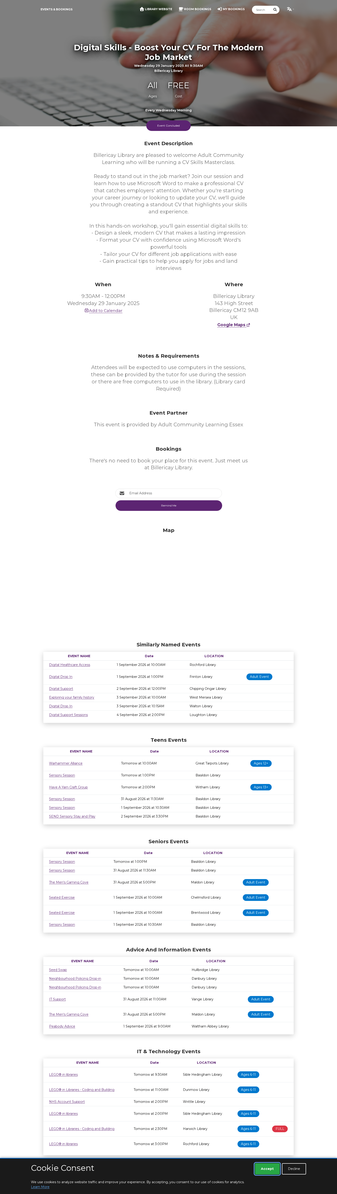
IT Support (57, 999)
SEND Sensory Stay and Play (72, 816)
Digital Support (61, 689)
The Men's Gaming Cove (68, 882)
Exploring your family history (71, 697)
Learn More (40, 1187)
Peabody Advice (62, 1026)
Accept (267, 1169)
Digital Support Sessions (68, 715)
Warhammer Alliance (66, 763)
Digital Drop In (60, 677)
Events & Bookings (56, 9)
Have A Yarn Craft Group (68, 787)
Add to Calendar (105, 310)
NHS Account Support (67, 1102)
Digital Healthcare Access (69, 665)
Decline (294, 1169)
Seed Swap (58, 970)
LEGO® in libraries (63, 1074)
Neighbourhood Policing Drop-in (75, 978)
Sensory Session (62, 775)
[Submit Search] (275, 10)
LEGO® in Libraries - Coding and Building (81, 1090)
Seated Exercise (62, 897)
